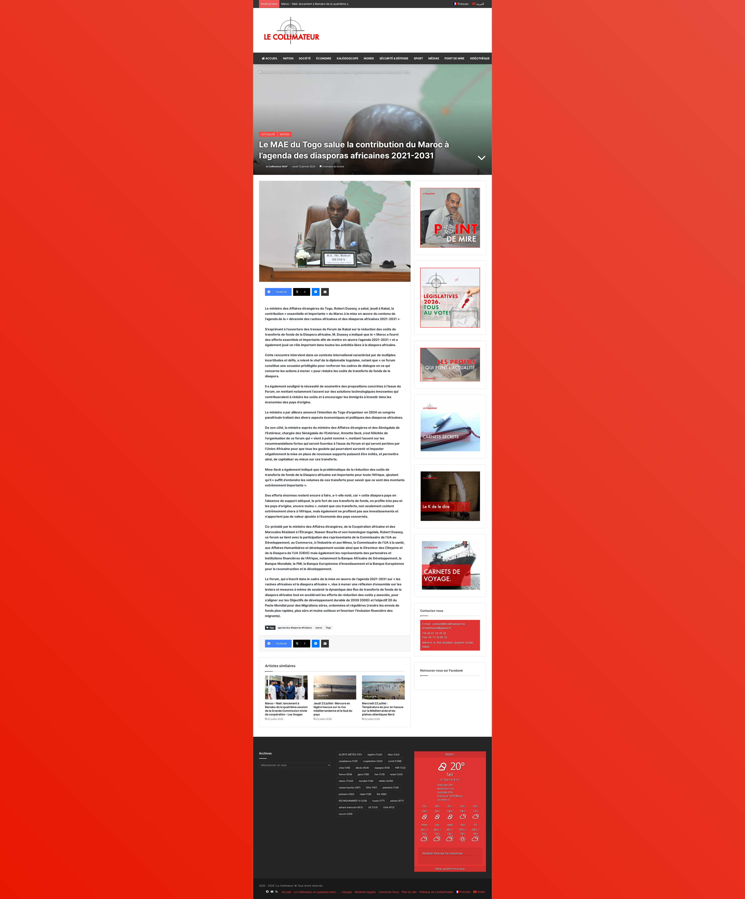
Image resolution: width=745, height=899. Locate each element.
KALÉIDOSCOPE (347, 58)
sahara (397, 800)
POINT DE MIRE (454, 58)
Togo (328, 627)
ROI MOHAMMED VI (353, 800)
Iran (379, 774)
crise (344, 767)
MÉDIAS (433, 58)
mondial (366, 780)
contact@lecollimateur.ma (448, 624)
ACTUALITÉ (281, 72)
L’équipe (346, 892)
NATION (288, 58)
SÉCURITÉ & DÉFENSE (393, 58)
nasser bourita (349, 787)
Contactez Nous (389, 892)
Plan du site (409, 892)
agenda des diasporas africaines (295, 627)
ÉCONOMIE (323, 58)
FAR (400, 767)
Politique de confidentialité (436, 892)
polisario (346, 794)
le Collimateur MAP (277, 166)
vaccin (346, 813)
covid (395, 761)
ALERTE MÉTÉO (350, 754)
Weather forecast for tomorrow (443, 853)
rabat (365, 794)
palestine (391, 787)
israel (396, 774)
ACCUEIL (271, 58)
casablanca (348, 761)
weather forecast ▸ (450, 868)
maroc (318, 627)
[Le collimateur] (291, 30)
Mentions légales (365, 892)
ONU (371, 787)
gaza (363, 774)
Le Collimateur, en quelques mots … (316, 892)
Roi (382, 794)
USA (388, 807)
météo (386, 780)
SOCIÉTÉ (305, 58)
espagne (382, 767)
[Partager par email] (325, 292)
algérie (374, 754)
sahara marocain (351, 807)
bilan (393, 754)
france (345, 774)
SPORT (418, 58)
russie (378, 800)
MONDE (369, 58)
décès (362, 767)
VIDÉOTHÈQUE (480, 58)
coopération (373, 761)
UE (373, 807)
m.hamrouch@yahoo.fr (436, 628)
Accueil (266, 72)
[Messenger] (316, 292)
